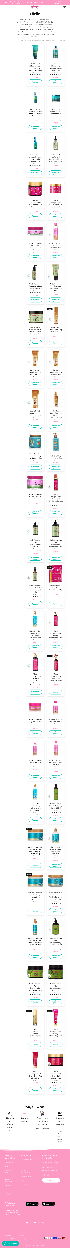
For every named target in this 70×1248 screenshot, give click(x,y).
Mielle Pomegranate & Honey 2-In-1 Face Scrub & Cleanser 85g (35, 1075)
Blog (22, 1180)
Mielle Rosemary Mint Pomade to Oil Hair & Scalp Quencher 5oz (35, 330)
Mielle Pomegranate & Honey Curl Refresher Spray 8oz (56, 677)
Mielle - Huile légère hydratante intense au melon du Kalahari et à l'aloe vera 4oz (35, 112)
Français (24, 1239)
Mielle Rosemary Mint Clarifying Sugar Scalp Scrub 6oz (55, 287)
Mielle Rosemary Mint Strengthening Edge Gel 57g (55, 987)
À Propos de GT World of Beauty (29, 1161)
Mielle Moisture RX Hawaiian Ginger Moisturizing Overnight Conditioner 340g (35, 896)
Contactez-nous (10, 1162)
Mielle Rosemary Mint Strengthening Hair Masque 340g (35, 987)
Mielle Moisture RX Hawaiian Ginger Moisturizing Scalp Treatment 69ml (35, 941)
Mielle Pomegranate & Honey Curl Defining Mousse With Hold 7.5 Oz (55, 497)
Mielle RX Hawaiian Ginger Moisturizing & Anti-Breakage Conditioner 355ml (35, 807)
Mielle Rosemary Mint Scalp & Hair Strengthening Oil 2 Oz (35, 589)
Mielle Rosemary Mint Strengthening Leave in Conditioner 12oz (35, 543)
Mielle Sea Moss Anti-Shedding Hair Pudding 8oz (35, 456)
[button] (57, 7)
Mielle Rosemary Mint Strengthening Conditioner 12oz (55, 543)
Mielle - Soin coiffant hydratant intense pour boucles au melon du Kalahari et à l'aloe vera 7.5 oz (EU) (35, 67)
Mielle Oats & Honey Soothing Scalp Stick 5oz (56, 329)
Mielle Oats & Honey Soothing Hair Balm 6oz (35, 372)
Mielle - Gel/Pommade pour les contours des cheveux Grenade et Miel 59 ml (35, 203)
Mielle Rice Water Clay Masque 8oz (35, 720)
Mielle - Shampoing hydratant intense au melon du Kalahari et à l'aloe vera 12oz (55, 67)
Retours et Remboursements (10, 1187)
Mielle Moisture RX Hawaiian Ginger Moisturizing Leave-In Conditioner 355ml (56, 850)
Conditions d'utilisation (8, 1172)
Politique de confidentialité (25, 1171)
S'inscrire (51, 1180)
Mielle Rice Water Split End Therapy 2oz (55, 721)
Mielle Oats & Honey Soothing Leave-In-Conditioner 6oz (56, 414)
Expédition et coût (26, 1176)
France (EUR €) (10, 1239)
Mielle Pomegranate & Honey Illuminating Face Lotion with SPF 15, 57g (55, 1032)
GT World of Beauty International (37, 1245)
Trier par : (24, 40)
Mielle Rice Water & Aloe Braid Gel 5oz (35, 496)
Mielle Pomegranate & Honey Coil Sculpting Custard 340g (55, 1075)
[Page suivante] (51, 1100)
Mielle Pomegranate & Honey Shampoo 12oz (35, 677)
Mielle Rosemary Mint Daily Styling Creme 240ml (55, 806)
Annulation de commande (9, 1193)
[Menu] (5, 7)
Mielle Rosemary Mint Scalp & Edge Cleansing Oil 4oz (35, 286)
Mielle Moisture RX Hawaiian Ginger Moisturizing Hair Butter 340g (35, 850)
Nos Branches (25, 1166)
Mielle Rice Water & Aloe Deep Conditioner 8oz (35, 245)
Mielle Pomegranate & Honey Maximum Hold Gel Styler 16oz (55, 203)
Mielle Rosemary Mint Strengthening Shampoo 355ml (55, 941)
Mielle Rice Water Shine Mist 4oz (35, 761)
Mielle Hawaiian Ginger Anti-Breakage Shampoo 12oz (35, 634)
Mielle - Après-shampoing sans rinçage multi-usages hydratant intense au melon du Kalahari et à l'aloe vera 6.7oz (35, 158)
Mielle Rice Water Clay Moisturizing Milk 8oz (55, 762)
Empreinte (24, 1185)
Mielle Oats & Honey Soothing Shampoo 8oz (56, 372)
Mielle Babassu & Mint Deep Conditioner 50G (55, 588)
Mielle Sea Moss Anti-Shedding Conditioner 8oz (55, 456)
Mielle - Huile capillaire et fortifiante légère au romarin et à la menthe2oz (55, 158)
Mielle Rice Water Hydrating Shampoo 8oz (55, 245)
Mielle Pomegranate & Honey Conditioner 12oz (55, 634)
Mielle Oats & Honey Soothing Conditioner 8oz (35, 413)
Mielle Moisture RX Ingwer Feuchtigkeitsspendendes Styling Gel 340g (56, 896)
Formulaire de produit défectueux (9, 1179)
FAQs (6, 1166)
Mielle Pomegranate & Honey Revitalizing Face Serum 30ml (35, 1032)
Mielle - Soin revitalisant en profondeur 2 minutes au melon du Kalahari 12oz (55, 112)
